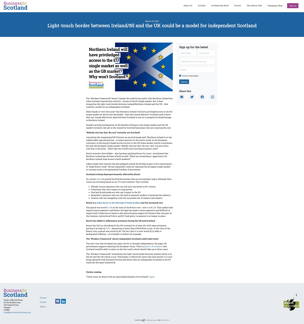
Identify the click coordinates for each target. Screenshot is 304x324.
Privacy (43, 298)
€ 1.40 (109, 207)
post (99, 179)
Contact (43, 302)
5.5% (108, 228)
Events (237, 5)
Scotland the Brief (220, 5)
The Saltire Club (254, 5)
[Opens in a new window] (291, 302)
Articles (202, 5)
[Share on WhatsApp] (212, 96)
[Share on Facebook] (202, 96)
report (152, 276)
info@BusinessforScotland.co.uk (17, 312)
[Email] (181, 96)
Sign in (43, 306)
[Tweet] (192, 96)
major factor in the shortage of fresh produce (118, 202)
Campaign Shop (275, 5)
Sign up (292, 5)
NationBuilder (165, 320)
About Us (187, 5)
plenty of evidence (153, 246)
